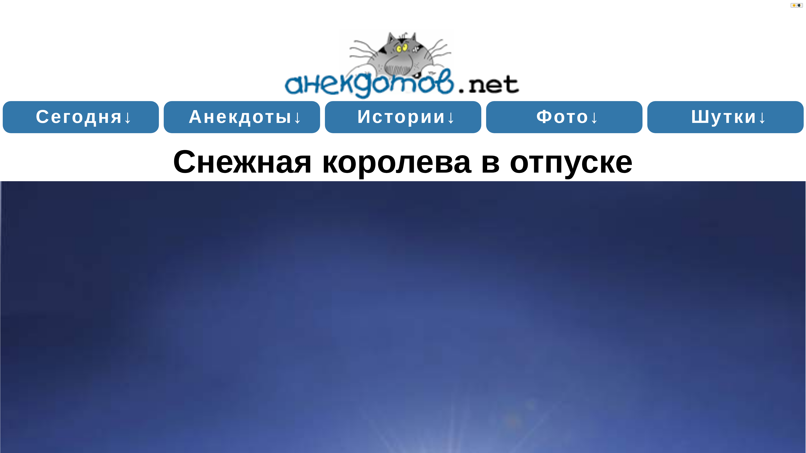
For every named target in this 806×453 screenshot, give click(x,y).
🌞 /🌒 (796, 5)
